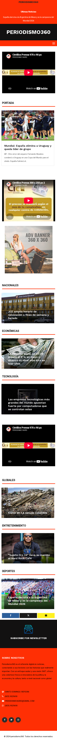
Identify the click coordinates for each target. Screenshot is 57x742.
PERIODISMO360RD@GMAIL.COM (19, 701)
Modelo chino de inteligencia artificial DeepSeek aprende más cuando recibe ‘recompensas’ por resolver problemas (26, 402)
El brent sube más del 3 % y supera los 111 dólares (26, 362)
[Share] (10, 615)
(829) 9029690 (11, 696)
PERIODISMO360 (28, 32)
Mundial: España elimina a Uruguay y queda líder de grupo (28, 17)
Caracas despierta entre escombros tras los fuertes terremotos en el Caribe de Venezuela (27, 149)
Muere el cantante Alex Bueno (28, 558)
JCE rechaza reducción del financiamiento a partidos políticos (25, 315)
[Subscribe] (46, 615)
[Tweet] (28, 615)
